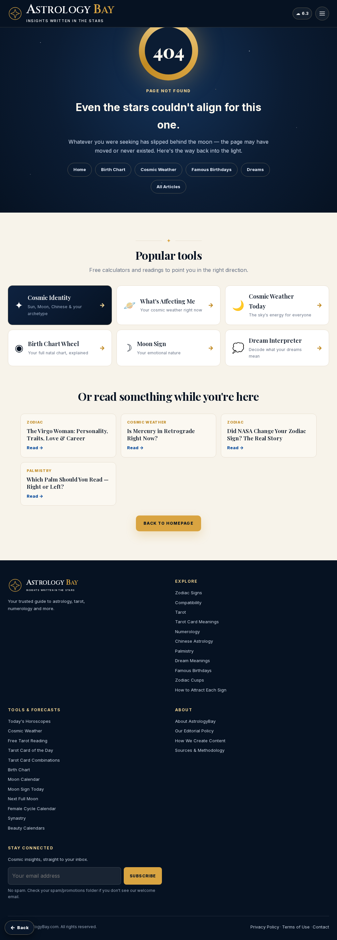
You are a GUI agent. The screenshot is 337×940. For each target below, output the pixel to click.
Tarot (180, 612)
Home (79, 169)
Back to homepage (168, 523)
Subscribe (143, 875)
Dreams (255, 169)
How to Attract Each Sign (200, 689)
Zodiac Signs (188, 592)
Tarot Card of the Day (30, 750)
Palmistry (184, 651)
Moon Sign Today (26, 789)
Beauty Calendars (26, 828)
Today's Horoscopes (29, 721)
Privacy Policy (264, 926)
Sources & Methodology (199, 750)
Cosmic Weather (158, 169)
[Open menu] (322, 13)
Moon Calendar (24, 779)
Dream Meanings (192, 660)
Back (19, 927)
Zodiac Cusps (189, 680)
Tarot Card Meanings (197, 621)
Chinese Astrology (194, 641)
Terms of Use (296, 926)
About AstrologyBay (195, 721)
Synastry (17, 818)
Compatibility (188, 602)
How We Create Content (200, 740)
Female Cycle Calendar (32, 808)
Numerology (187, 631)
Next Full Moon (23, 798)
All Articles (168, 186)
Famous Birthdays (212, 169)
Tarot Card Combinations (34, 760)
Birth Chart (113, 169)
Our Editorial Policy (194, 730)
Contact (321, 926)
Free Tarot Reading (27, 740)
